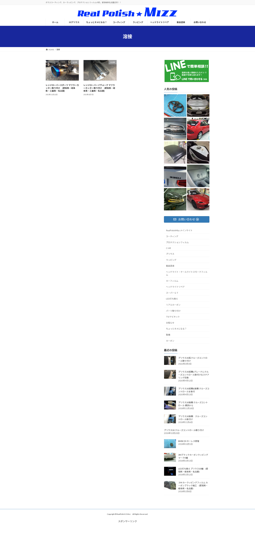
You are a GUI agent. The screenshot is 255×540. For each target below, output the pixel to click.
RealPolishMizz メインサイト (179, 230)
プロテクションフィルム (177, 242)
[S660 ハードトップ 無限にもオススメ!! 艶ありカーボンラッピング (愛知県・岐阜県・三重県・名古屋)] (175, 152)
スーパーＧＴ (172, 293)
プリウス (170, 254)
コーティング (172, 236)
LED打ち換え (172, 298)
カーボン (170, 340)
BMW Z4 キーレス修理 (188, 441)
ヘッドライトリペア (175, 286)
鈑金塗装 (170, 266)
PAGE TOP (246, 521)
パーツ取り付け (173, 311)
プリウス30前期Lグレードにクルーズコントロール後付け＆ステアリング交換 (193, 374)
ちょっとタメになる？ (176, 328)
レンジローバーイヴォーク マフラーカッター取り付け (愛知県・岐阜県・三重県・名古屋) (99, 88)
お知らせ (170, 322)
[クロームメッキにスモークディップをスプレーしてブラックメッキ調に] (175, 105)
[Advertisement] (127, 529)
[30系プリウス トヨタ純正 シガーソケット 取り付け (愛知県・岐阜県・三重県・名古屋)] (198, 176)
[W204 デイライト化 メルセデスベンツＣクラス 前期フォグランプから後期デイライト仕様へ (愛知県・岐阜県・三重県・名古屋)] (175, 129)
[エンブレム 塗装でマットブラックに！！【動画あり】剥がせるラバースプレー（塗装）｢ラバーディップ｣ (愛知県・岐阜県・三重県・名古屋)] (175, 176)
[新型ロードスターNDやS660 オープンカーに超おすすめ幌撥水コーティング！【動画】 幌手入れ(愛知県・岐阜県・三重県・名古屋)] (198, 199)
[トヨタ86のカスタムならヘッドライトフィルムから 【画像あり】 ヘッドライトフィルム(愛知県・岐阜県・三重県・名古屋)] (198, 105)
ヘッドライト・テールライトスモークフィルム (186, 273)
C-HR (168, 248)
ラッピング (171, 260)
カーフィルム (172, 281)
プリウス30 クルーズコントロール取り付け (184, 430)
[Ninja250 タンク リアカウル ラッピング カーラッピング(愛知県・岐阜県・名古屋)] (198, 152)
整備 (168, 334)
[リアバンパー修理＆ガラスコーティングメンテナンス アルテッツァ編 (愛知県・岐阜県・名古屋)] (198, 129)
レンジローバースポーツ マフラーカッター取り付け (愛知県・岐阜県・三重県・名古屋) (62, 88)
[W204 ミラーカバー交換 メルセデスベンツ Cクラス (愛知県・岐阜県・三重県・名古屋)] (175, 199)
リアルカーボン (173, 304)
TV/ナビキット (173, 316)
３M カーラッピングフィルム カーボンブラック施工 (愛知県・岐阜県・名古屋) (193, 485)
